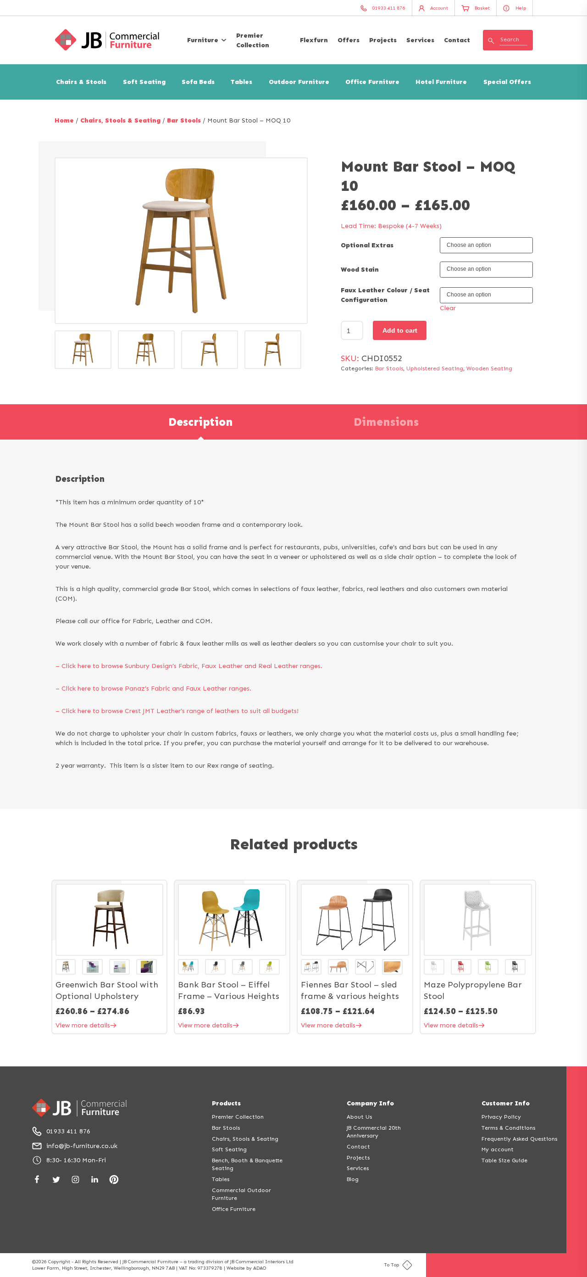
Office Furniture (372, 82)
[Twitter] (56, 1179)
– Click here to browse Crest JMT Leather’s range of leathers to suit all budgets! (177, 711)
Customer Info (506, 1103)
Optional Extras (367, 245)
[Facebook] (37, 1179)
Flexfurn (314, 40)
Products (226, 1103)
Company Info (370, 1103)
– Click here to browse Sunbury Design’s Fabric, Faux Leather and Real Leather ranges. (188, 666)
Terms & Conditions (508, 1127)
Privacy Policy (501, 1116)
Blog (353, 1179)
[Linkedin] (95, 1179)
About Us (359, 1116)
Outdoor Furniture (299, 82)
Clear (448, 308)
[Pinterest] (114, 1179)
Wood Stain (360, 269)
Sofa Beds (198, 82)
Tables (241, 82)
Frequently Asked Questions (519, 1138)
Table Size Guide (504, 1160)
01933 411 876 (68, 1131)
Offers (349, 40)
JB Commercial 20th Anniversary (374, 1131)
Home (64, 120)
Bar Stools (184, 120)
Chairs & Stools (81, 82)
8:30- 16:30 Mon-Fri (76, 1160)
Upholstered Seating (434, 368)
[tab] (200, 422)
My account (498, 1149)
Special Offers (507, 82)
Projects (383, 40)
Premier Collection (252, 40)
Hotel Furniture (441, 82)
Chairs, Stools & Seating (120, 120)
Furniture (202, 40)
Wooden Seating (489, 368)
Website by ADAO (246, 1268)
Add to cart (399, 330)
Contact (457, 40)
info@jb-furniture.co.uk (81, 1146)
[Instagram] (75, 1179)
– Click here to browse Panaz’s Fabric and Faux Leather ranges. (153, 688)
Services (420, 40)
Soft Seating (144, 82)
